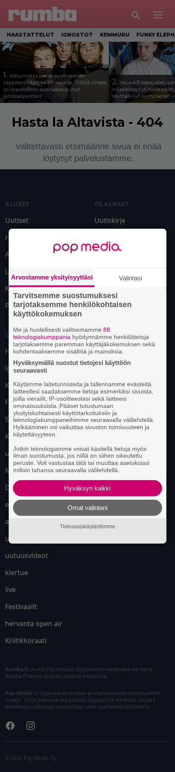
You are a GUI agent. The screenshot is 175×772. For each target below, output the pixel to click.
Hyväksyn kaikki (87, 488)
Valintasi (130, 277)
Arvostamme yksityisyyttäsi (52, 276)
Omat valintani (87, 507)
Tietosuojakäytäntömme (87, 527)
